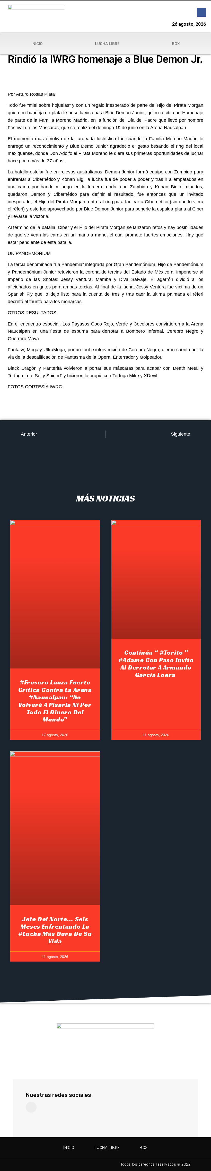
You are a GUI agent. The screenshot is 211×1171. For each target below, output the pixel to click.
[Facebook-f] (201, 12)
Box (176, 43)
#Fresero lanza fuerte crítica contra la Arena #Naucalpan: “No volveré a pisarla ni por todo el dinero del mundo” (55, 701)
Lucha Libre (107, 43)
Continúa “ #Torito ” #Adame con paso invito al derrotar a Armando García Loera (156, 664)
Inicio (37, 43)
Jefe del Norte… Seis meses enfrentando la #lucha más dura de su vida (55, 930)
